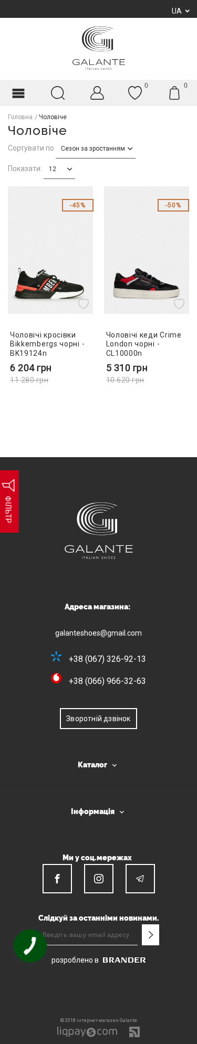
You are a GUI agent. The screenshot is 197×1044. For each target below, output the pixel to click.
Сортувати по (31, 148)
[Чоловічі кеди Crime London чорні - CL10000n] (147, 250)
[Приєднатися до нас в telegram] (140, 878)
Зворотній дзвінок (98, 718)
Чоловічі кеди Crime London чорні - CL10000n (144, 344)
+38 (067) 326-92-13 (107, 659)
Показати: (25, 168)
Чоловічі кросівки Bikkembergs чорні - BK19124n (47, 344)
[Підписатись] (150, 934)
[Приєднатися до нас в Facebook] (57, 878)
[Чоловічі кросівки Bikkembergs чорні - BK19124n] (51, 250)
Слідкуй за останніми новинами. (98, 918)
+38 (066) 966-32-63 (107, 681)
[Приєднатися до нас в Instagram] (98, 878)
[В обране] (84, 303)
